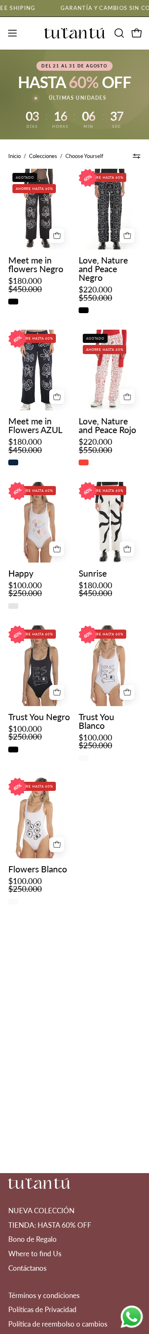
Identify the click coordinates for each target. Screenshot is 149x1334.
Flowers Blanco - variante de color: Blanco (13, 902)
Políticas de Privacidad (42, 1309)
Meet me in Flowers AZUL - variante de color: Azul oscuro (13, 462)
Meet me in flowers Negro (35, 264)
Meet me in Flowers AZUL (35, 425)
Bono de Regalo (32, 1239)
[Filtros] (137, 156)
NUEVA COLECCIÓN (41, 1210)
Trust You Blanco (96, 721)
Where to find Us (34, 1253)
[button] (118, 33)
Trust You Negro (39, 716)
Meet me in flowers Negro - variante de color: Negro (13, 302)
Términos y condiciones (43, 1295)
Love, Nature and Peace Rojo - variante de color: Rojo (84, 462)
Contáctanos (27, 1268)
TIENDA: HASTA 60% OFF (49, 1225)
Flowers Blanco (37, 869)
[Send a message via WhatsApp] (132, 1317)
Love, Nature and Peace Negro (103, 269)
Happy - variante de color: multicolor (13, 606)
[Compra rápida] (56, 235)
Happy (21, 573)
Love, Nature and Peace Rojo (107, 425)
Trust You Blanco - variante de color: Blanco (84, 758)
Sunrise (93, 573)
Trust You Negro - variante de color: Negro (13, 749)
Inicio (14, 156)
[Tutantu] (74, 33)
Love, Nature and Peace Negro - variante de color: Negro (84, 310)
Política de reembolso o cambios (57, 1324)
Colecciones (43, 156)
